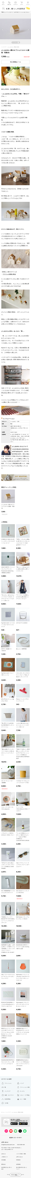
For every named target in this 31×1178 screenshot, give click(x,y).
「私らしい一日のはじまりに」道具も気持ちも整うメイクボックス (23, 569)
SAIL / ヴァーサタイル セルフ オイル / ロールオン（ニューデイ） (7, 976)
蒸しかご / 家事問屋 (21, 649)
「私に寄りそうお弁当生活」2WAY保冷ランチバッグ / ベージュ (7, 725)
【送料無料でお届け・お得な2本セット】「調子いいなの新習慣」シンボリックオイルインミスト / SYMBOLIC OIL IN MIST (8, 948)
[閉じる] (19, 1175)
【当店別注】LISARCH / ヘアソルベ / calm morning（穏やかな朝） (22, 946)
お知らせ (3, 1153)
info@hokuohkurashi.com (7, 1144)
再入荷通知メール (15, 62)
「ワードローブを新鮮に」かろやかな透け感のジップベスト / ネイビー (22, 596)
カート (22, 4)
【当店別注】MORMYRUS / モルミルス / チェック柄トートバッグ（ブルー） (8, 1061)
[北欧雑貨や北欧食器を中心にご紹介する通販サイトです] (15, 8)
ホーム (3, 4)
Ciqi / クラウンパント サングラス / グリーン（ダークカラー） (22, 864)
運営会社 (3, 1164)
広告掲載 (3, 1160)
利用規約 (18, 1160)
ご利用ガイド (4, 1156)
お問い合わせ (19, 1156)
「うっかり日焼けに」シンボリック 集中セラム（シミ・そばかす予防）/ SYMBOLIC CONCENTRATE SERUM (22, 836)
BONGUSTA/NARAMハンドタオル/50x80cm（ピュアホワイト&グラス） (8, 1004)
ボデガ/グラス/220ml (21, 623)
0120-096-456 (21, 1144)
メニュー (28, 4)
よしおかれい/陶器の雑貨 (13, 47)
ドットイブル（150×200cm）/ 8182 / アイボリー (23, 808)
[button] (2, 29)
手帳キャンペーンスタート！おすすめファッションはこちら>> (15, 12)
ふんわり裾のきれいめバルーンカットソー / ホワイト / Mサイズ (22, 725)
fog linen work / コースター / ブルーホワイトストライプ (8, 624)
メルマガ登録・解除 (21, 1153)
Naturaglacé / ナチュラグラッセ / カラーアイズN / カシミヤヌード (22, 1004)
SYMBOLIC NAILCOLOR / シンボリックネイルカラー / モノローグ (8, 541)
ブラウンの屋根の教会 (9, 274)
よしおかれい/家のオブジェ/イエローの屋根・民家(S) (7, 506)
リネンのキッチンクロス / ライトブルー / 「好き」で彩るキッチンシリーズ (23, 674)
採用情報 (18, 1164)
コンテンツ (15, 4)
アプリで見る (14, 1175)
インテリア (3, 47)
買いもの (9, 4)
